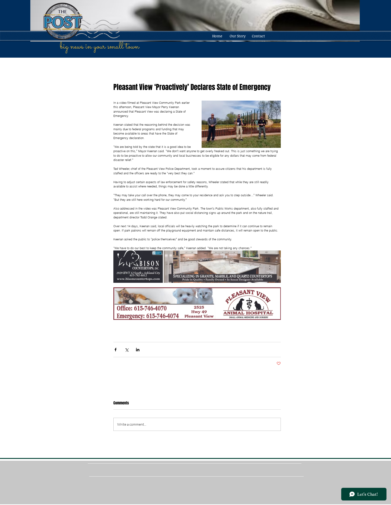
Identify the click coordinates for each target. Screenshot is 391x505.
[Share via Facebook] (115, 349)
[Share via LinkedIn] (138, 349)
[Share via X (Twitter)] (126, 349)
